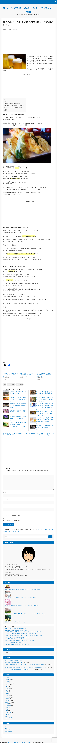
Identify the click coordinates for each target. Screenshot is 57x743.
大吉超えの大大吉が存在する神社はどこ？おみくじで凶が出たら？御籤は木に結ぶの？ (25, 664)
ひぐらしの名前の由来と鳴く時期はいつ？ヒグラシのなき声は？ (20, 640)
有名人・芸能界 (8, 718)
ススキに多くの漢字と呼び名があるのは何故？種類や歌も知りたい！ (21, 633)
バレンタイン (9, 683)
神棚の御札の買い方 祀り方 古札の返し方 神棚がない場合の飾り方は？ (18, 405)
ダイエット (8, 705)
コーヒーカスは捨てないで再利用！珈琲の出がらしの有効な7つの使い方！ (44, 375)
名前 (5, 492)
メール (5, 500)
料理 (5, 384)
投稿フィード (8, 728)
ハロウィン (8, 697)
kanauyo (20, 29)
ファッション (9, 712)
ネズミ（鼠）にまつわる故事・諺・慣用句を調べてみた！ (18, 644)
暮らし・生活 (8, 702)
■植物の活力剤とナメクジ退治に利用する (14, 107)
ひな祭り (8, 684)
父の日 (7, 691)
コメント (6, 474)
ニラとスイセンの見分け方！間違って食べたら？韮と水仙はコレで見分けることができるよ (18, 424)
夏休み (7, 693)
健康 (6, 716)
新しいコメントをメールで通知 (11, 515)
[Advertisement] (28, 43)
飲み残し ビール (11, 384)
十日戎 (7, 681)
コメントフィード (9, 730)
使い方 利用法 (20, 384)
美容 (7, 710)
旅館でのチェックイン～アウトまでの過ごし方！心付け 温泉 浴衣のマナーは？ (45, 413)
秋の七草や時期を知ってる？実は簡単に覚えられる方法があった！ (18, 418)
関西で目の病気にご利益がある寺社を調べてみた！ (16, 630)
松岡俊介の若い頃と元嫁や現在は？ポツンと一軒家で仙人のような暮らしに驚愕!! (23, 635)
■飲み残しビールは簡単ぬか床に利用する (14, 105)
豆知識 (7, 703)
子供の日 (8, 688)
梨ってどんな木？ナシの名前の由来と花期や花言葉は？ (18, 637)
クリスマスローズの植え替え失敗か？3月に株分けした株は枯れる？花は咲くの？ (45, 399)
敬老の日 (8, 695)
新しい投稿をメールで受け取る (11, 521)
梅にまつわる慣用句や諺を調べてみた (13, 661)
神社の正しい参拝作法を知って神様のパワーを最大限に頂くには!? (44, 427)
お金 (7, 707)
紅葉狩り (8, 698)
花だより (8, 714)
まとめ (6, 109)
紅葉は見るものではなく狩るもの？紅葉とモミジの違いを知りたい (18, 399)
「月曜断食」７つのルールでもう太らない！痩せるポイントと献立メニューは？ (10, 375)
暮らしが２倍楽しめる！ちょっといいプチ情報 (20, 742)
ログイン (7, 726)
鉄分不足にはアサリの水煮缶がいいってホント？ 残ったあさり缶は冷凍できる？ (23, 632)
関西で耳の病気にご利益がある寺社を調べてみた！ (16, 628)
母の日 (7, 690)
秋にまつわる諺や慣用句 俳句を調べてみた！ (15, 642)
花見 (7, 686)
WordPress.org (8, 731)
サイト (5, 507)
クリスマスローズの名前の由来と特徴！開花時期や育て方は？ (19, 669)
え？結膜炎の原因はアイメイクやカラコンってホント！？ (18, 639)
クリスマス (8, 700)
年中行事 (7, 678)
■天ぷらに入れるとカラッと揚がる (13, 103)
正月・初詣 (8, 679)
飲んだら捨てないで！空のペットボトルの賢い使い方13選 (27, 374)
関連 (6, 110)
